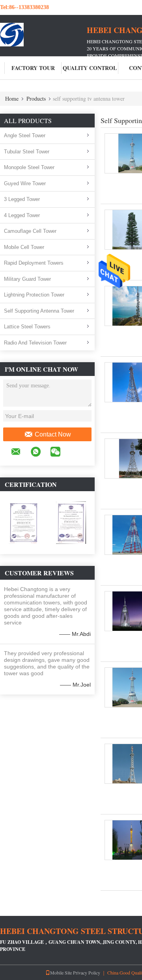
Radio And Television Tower (35, 343)
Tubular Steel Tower (26, 152)
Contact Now (53, 434)
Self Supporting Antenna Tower (39, 311)
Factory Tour (33, 68)
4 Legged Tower (22, 215)
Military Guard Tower (27, 279)
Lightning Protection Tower (34, 295)
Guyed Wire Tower (25, 183)
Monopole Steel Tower (29, 167)
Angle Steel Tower (24, 135)
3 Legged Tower (22, 199)
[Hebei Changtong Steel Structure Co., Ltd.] (43, 34)
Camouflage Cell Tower (30, 231)
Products (36, 98)
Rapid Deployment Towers (34, 263)
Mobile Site (61, 972)
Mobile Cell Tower (24, 247)
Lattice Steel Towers (27, 327)
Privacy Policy (86, 972)
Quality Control (90, 68)
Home (12, 98)
